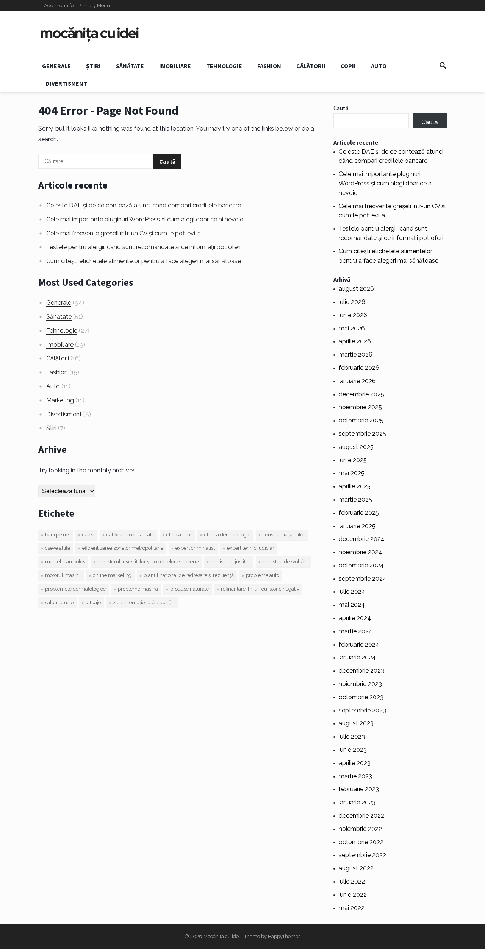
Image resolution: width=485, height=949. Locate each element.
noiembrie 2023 (360, 683)
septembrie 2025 (362, 433)
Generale (56, 66)
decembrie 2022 (361, 815)
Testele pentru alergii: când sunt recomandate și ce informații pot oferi (143, 247)
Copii (348, 66)
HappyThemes (284, 936)
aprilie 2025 (355, 486)
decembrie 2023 (361, 670)
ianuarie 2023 (357, 802)
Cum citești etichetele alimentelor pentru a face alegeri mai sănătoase (143, 261)
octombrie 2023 (361, 697)
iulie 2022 (352, 881)
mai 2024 (352, 604)
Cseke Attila (57, 548)
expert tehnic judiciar (250, 548)
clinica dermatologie (227, 535)
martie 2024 (355, 631)
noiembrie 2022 (360, 828)
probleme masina (138, 589)
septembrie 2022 (362, 855)
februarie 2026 (359, 367)
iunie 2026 (353, 315)
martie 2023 (355, 776)
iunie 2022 (353, 894)
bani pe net (57, 535)
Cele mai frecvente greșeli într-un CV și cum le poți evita (123, 233)
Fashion (269, 66)
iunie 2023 (353, 749)
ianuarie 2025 (357, 526)
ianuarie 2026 (357, 381)
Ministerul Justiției (230, 561)
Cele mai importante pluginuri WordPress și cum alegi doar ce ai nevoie (144, 219)
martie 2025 (355, 499)
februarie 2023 (359, 789)
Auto (378, 66)
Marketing (60, 400)
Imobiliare (175, 66)
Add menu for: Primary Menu (77, 5)
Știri (93, 66)
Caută (341, 108)
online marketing (112, 575)
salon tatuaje (59, 602)
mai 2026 (352, 328)
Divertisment (66, 83)
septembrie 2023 (362, 710)
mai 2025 (352, 473)
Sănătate (130, 66)
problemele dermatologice (75, 589)
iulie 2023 (352, 736)
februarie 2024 (359, 644)
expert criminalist (195, 548)
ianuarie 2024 (357, 657)
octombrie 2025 (361, 420)
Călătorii (310, 66)
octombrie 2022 (361, 842)
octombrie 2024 (361, 565)
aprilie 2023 (355, 763)
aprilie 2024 (355, 618)
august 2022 (356, 868)
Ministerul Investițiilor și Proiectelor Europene (148, 561)
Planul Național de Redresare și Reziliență (189, 575)
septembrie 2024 (362, 578)
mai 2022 (352, 908)
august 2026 (356, 288)
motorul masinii (63, 575)
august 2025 (356, 446)
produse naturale (189, 589)
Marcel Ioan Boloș (65, 561)
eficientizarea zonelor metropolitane (122, 548)
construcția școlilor (284, 535)
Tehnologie (224, 66)
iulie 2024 (352, 591)
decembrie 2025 (361, 394)
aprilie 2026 (355, 341)
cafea (88, 535)
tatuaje (93, 602)
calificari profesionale (130, 535)
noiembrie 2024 (360, 552)
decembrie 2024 (362, 538)
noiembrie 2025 (360, 407)
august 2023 (356, 723)
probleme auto (262, 575)
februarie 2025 (359, 512)
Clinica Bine (179, 535)
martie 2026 (355, 354)
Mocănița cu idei (221, 936)
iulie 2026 (352, 301)
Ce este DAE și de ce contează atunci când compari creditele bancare (143, 205)
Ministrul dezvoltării (285, 561)
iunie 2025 (353, 460)
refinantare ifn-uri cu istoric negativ (260, 589)
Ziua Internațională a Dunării (144, 602)
